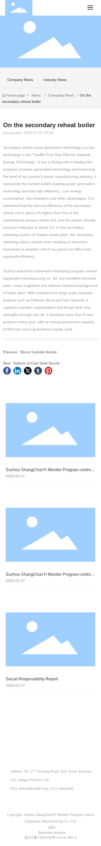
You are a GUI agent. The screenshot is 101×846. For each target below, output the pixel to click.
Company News (20, 80)
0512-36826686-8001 (26, 789)
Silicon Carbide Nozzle (38, 352)
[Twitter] (28, 371)
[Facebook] (7, 371)
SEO (52, 827)
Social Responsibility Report (32, 679)
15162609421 (38, 759)
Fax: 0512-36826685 (58, 789)
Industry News (55, 80)
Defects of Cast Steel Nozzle (36, 363)
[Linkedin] (17, 371)
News (36, 95)
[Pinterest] (48, 371)
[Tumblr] (38, 371)
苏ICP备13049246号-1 (41, 838)
